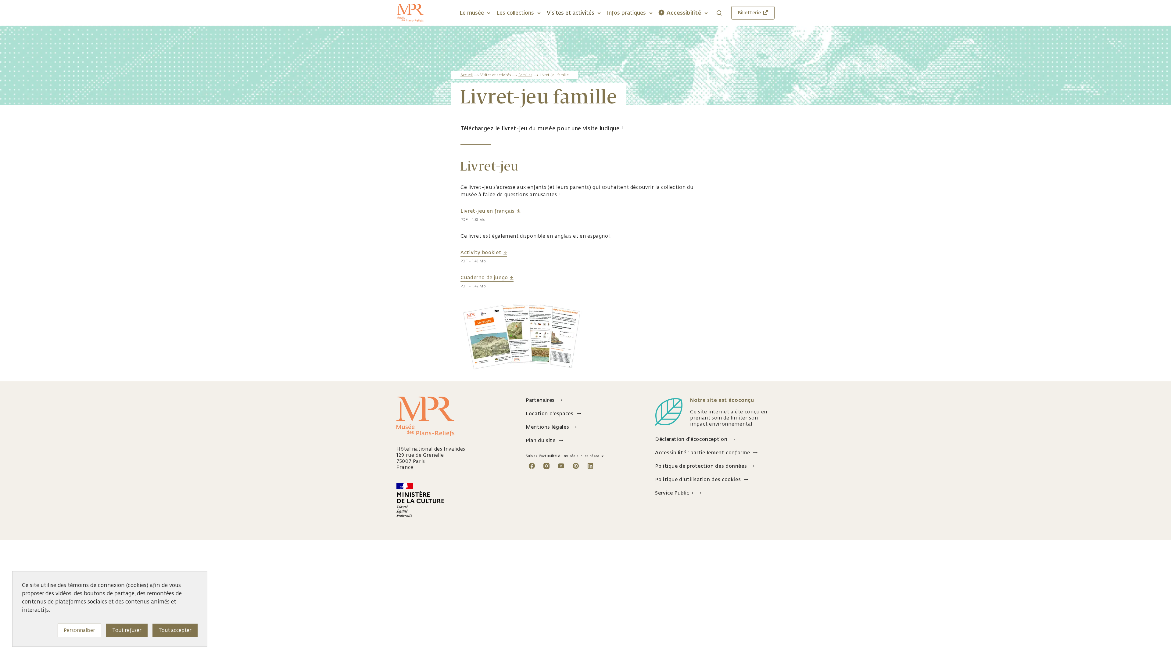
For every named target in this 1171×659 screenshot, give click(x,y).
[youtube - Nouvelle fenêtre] (561, 465)
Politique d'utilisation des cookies (698, 479)
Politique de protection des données (701, 466)
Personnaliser (79, 630)
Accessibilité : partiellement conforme (702, 452)
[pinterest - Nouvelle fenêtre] (575, 465)
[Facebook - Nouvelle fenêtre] (531, 465)
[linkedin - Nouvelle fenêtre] (590, 465)
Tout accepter (175, 630)
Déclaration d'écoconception (691, 439)
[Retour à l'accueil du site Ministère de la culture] (456, 500)
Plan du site (541, 440)
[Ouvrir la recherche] (719, 13)
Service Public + (674, 493)
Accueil (466, 75)
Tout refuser (126, 630)
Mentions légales (547, 427)
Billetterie (749, 12)
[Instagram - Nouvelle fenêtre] (546, 465)
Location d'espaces (550, 413)
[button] (475, 13)
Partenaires (540, 400)
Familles (525, 75)
